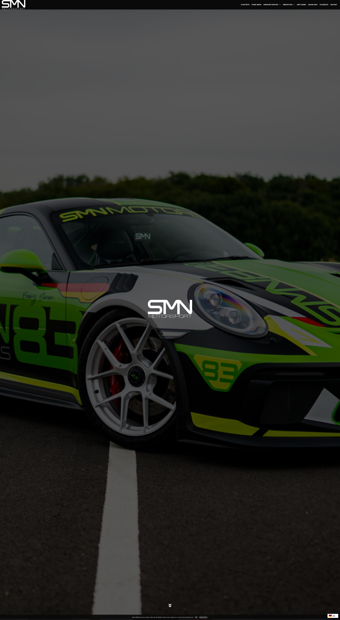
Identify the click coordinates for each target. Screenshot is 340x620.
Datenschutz (203, 617)
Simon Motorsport (270, 5)
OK (196, 617)
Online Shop (313, 5)
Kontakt (333, 5)
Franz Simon (256, 5)
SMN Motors (287, 5)
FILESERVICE (324, 5)
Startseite (245, 5)
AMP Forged (301, 5)
